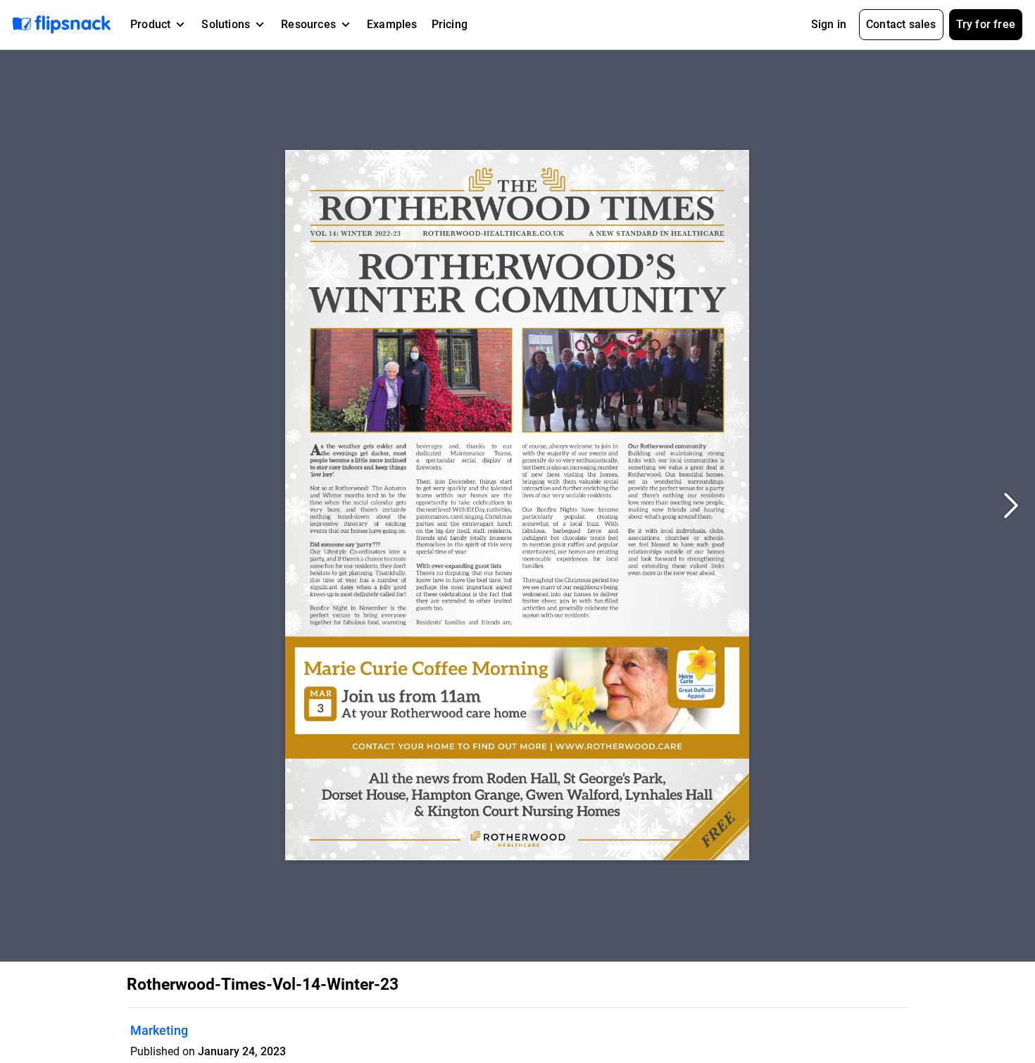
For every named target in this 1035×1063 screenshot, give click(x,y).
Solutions (225, 24)
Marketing (159, 1030)
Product (150, 24)
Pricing (450, 24)
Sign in (828, 24)
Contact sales (901, 24)
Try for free (985, 24)
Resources (308, 24)
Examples (392, 24)
